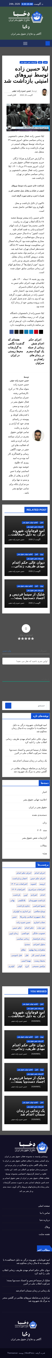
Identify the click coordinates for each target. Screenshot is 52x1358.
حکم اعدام (29, 928)
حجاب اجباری (39, 922)
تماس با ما (45, 1213)
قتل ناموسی (16, 955)
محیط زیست (39, 961)
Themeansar (12, 1353)
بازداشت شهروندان (37, 900)
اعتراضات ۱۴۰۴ (18, 889)
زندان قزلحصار (38, 939)
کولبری (11, 966)
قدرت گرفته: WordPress (35, 1353)
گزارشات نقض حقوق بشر (28, 62)
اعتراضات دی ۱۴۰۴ (19, 884)
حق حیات (41, 928)
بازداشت (16, 895)
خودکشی (25, 933)
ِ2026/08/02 (35, 1021)
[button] (4, 43)
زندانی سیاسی (23, 939)
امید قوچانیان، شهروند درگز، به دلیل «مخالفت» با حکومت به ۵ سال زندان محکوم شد (29, 728)
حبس (14, 917)
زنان (40, 62)
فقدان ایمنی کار (38, 955)
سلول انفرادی (39, 944)
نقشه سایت (44, 1234)
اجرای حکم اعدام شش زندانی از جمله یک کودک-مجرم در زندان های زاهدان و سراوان (35, 351)
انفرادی (34, 895)
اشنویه (33, 884)
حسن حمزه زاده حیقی (21, 91)
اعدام (42, 895)
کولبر (20, 966)
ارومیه (42, 884)
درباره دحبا (45, 1220)
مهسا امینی (26, 961)
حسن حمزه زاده (23, 922)
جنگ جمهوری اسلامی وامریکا (32, 917)
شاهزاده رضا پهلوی (37, 950)
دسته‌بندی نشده (39, 815)
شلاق (23, 950)
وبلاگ (47, 1227)
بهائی (12, 900)
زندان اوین (13, 933)
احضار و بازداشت (19, 878)
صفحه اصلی (44, 1206)
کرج (27, 966)
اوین (25, 895)
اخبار (45, 62)
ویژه (41, 554)
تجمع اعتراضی (39, 906)
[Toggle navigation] (25, 43)
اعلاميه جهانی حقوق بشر (30, 522)
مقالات (43, 845)
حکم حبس (17, 928)
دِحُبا (26, 26)
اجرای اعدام (40, 873)
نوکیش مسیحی (38, 966)
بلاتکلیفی (21, 900)
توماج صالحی (39, 911)
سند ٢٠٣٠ (42, 830)
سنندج (27, 944)
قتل (26, 955)
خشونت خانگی (38, 933)
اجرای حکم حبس (37, 878)
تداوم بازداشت (23, 906)
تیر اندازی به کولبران (22, 911)
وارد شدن (7, 651)
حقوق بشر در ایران (38, 807)
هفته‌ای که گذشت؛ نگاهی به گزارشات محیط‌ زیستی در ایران (16, 347)
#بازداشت (12, 95)
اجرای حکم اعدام (24, 873)
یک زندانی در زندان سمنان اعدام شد (30, 760)
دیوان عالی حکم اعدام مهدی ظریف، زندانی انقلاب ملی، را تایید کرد (28, 566)
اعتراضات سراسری (36, 889)
